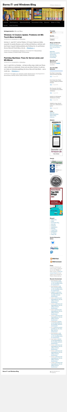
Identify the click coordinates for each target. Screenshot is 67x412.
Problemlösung (16, 50)
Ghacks (52, 221)
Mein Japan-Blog (53, 56)
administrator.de (54, 227)
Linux (17, 73)
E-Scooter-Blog (53, 57)
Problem (6, 52)
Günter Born (22, 39)
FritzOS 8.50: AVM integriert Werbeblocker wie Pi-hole (55, 97)
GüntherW (53, 292)
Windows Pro (54, 219)
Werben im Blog (53, 115)
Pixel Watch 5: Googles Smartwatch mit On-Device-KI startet (56, 73)
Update (25, 73)
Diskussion (46, 22)
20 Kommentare (25, 52)
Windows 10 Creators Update (14, 52)
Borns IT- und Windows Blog (56, 45)
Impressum (52, 112)
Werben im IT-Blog (55, 22)
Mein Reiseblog (53, 54)
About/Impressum (14, 22)
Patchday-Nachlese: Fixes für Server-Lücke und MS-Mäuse (23, 59)
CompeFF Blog (54, 230)
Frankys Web (53, 234)
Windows (25, 75)
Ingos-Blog (53, 224)
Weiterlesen (30, 48)
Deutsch (54, 32)
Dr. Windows (53, 233)
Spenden (6, 25)
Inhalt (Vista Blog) (13, 25)
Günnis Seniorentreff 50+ (55, 53)
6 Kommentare (31, 75)
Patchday (13, 75)
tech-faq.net (53, 225)
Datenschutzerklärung (25, 22)
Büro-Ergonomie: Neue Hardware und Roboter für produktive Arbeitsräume (56, 89)
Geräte (14, 73)
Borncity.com (52, 44)
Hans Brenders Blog (55, 222)
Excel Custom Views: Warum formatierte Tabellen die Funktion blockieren (56, 81)
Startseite (6, 22)
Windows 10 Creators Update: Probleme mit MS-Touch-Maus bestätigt (24, 36)
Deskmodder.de (54, 231)
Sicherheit (21, 73)
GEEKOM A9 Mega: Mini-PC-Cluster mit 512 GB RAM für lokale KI (56, 105)
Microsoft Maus (38, 50)
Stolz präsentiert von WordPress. (56, 372)
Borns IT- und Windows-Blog (19, 4)
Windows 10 (22, 50)
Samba (17, 75)
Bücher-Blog (52, 51)
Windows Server (31, 73)
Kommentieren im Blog (37, 22)
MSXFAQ (53, 228)
